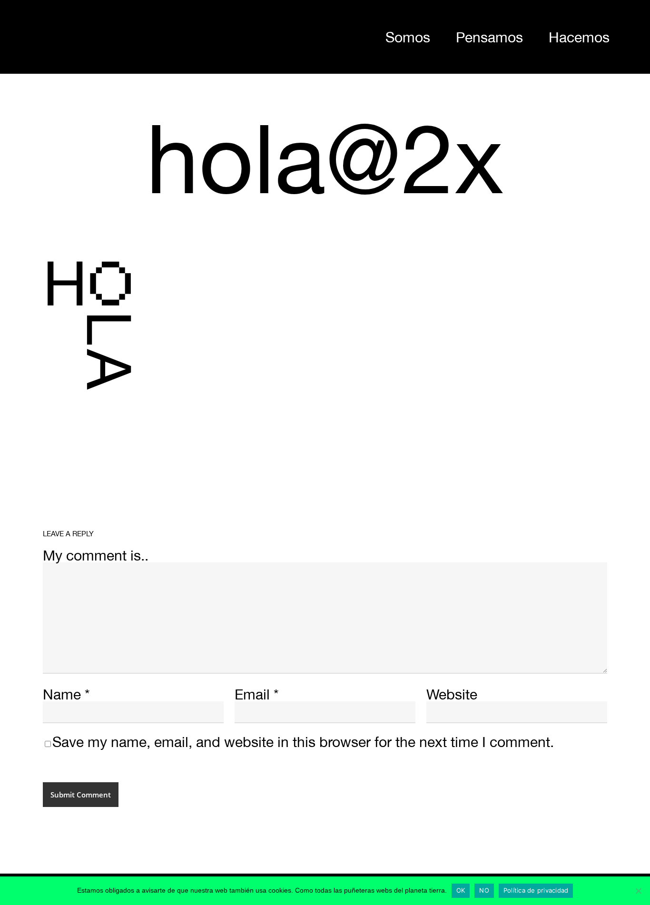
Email (257, 694)
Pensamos (489, 36)
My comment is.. (95, 555)
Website (451, 694)
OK (460, 890)
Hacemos (579, 36)
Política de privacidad (536, 890)
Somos (407, 36)
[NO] (638, 890)
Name (66, 694)
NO (484, 890)
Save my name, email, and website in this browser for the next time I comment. (303, 741)
